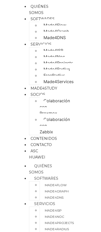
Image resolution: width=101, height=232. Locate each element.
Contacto (41, 144)
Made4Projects (58, 63)
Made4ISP (53, 50)
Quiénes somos (40, 169)
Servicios (41, 44)
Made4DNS (55, 37)
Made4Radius (57, 69)
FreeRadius (54, 75)
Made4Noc (54, 56)
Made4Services (59, 81)
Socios (38, 94)
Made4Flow (55, 25)
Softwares (43, 19)
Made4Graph (56, 31)
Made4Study (44, 88)
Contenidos (44, 138)
